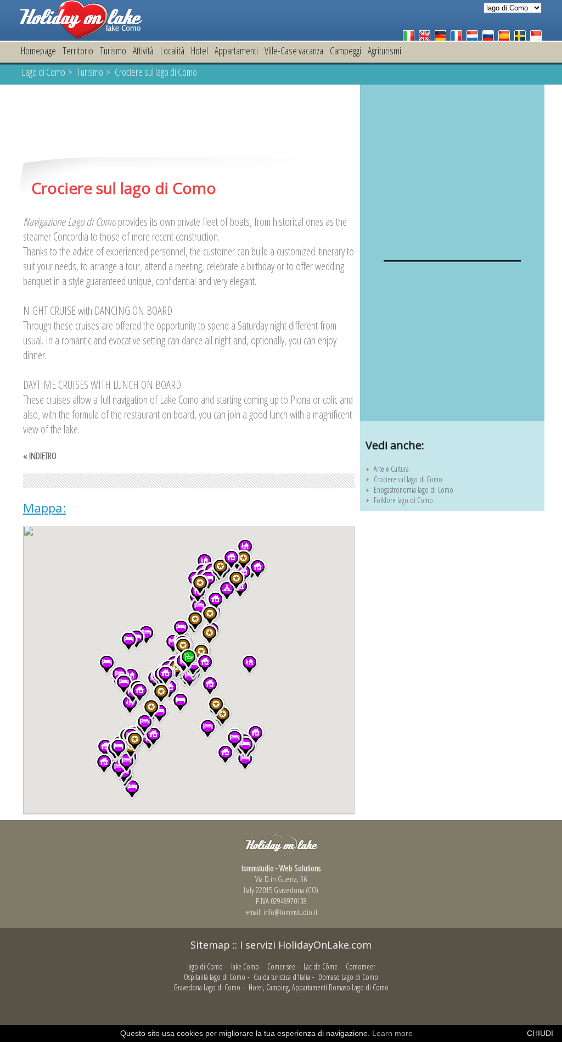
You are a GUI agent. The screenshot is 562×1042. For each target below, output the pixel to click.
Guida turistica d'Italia (282, 977)
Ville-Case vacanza (294, 50)
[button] (249, 664)
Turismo (113, 50)
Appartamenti (236, 50)
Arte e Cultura (391, 469)
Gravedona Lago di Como (206, 987)
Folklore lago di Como (403, 500)
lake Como (245, 966)
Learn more (392, 1033)
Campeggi (345, 50)
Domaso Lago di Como (348, 977)
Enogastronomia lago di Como (413, 489)
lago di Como (205, 966)
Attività (143, 50)
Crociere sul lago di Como (408, 479)
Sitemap (210, 944)
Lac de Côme (321, 966)
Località (172, 50)
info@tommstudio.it (290, 911)
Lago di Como (43, 72)
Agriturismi (384, 50)
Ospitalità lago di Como (214, 977)
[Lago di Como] (81, 35)
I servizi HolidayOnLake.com (306, 944)
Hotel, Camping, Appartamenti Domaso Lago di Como (319, 987)
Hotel (199, 50)
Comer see (281, 966)
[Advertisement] (189, 121)
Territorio (78, 50)
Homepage (38, 50)
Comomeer (360, 966)
